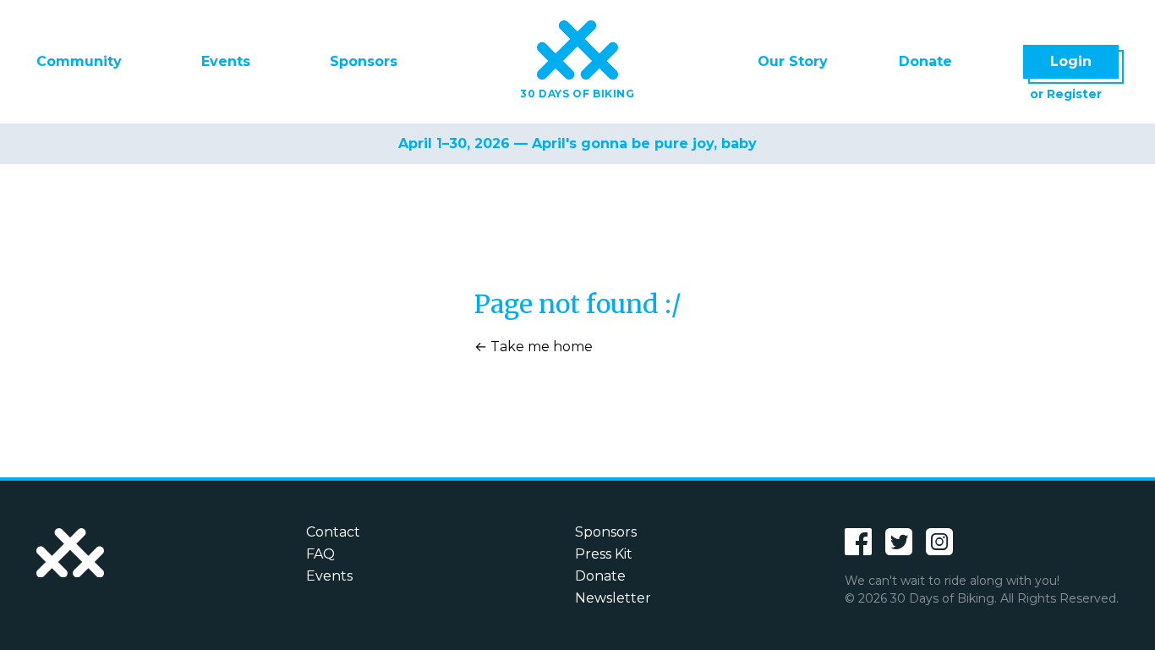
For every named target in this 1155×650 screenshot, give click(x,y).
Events (225, 61)
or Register (1066, 94)
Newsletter (613, 598)
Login (1071, 61)
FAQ (320, 554)
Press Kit (603, 554)
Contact (333, 532)
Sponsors (363, 61)
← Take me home (533, 347)
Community (79, 61)
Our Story (793, 61)
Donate (925, 61)
